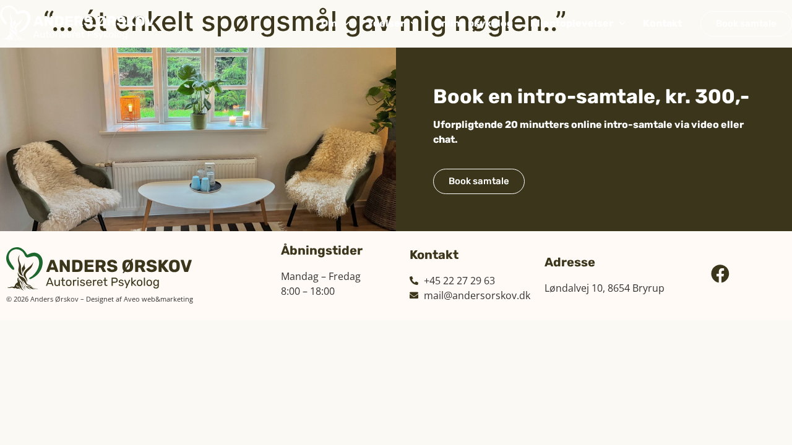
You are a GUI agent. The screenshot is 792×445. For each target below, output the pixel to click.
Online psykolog (473, 23)
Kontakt (662, 23)
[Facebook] (720, 274)
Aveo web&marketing (158, 298)
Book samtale (479, 181)
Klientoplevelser (571, 23)
